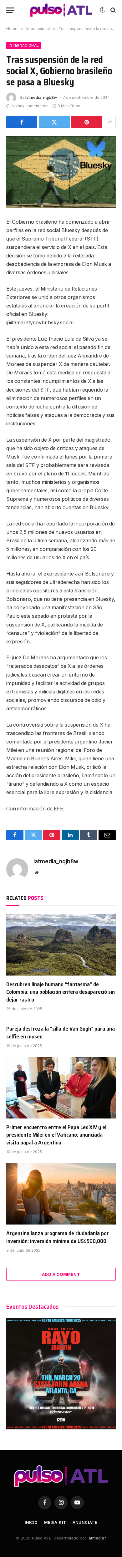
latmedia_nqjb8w (41, 97)
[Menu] (10, 10)
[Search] (112, 10)
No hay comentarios (30, 106)
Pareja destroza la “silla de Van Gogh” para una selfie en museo (60, 1032)
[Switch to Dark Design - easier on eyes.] (102, 10)
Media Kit (55, 1522)
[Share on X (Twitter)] (54, 122)
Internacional (23, 45)
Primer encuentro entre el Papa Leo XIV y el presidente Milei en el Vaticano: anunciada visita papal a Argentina (56, 1135)
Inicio (31, 1522)
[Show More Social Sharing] (110, 122)
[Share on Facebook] (21, 122)
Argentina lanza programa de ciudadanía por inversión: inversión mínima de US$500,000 (57, 1237)
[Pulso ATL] (61, 10)
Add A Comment (61, 1274)
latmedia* (97, 1537)
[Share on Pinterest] (86, 122)
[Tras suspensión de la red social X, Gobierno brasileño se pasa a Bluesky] (61, 172)
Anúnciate (85, 1522)
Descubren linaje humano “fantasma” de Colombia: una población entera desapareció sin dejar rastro (60, 992)
